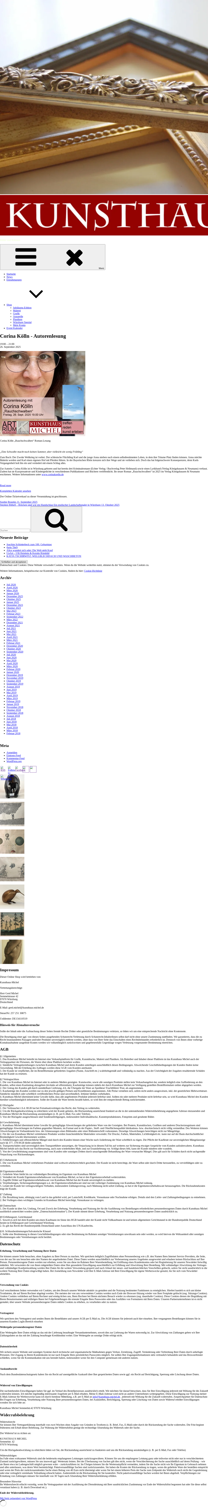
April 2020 (12, 663)
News (9, 277)
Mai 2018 (11, 724)
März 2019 (12, 698)
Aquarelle (18, 316)
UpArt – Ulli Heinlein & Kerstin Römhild (27, 553)
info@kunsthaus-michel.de (106, 1396)
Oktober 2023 (13, 608)
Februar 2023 (13, 613)
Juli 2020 (11, 654)
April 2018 (12, 727)
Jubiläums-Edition (22, 307)
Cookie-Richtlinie (93, 570)
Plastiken (17, 319)
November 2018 (14, 707)
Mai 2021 (11, 634)
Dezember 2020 (14, 646)
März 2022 (12, 619)
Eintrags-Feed (13, 755)
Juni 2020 (11, 657)
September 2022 (14, 616)
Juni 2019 (11, 689)
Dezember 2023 (14, 605)
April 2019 (12, 695)
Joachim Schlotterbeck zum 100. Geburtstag (29, 544)
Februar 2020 (13, 669)
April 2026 (12, 587)
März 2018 (12, 730)
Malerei (17, 310)
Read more (5, 485)
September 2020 (14, 651)
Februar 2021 (13, 643)
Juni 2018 (11, 721)
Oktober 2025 (13, 599)
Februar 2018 (13, 733)
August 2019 (13, 686)
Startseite (11, 274)
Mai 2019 (11, 692)
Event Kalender (14, 328)
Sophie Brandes (18, 502)
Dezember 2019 (14, 675)
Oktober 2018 (13, 710)
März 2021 (12, 640)
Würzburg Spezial (22, 322)
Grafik (16, 313)
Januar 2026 (12, 593)
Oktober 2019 (13, 681)
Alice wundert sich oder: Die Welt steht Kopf (29, 550)
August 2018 (13, 716)
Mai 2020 (11, 660)
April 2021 (12, 637)
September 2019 (14, 683)
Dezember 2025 (14, 596)
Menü (101, 268)
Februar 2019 (13, 701)
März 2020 (12, 666)
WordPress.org (14, 761)
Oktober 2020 (13, 648)
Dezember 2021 (14, 622)
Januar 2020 (12, 672)
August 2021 (13, 625)
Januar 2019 (12, 704)
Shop (9, 304)
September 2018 (14, 713)
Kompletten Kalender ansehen (15, 491)
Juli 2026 (11, 584)
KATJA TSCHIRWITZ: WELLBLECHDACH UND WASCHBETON (43, 556)
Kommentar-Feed (15, 758)
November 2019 (14, 678)
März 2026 (12, 590)
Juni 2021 (11, 631)
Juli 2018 (11, 718)
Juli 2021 (11, 628)
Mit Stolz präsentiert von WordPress (18, 1498)
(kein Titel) (12, 547)
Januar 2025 (12, 602)
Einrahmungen (14, 279)
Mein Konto (19, 325)
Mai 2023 (11, 611)
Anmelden (11, 752)
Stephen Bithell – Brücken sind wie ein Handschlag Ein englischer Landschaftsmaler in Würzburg (59, 505)
